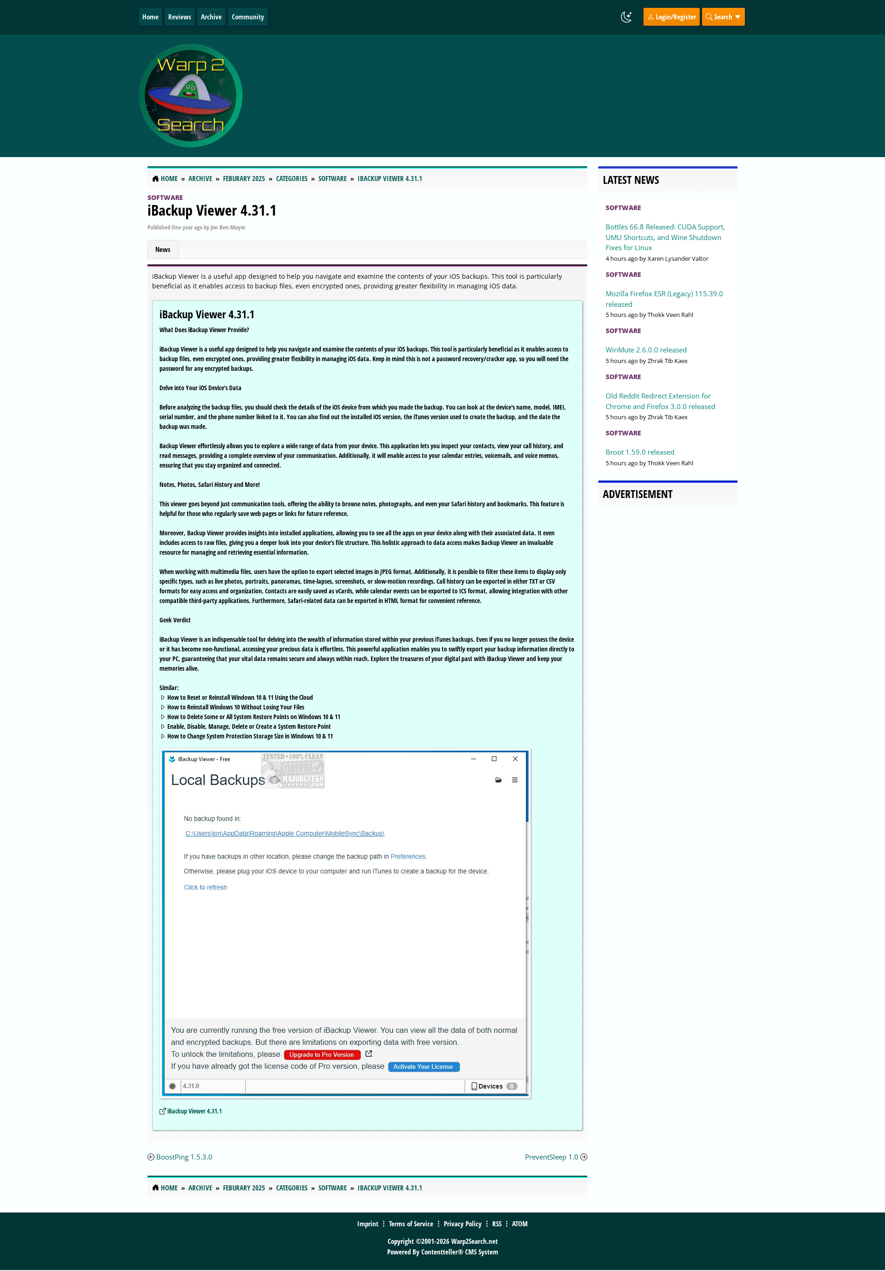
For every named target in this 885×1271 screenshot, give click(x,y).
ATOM (520, 1223)
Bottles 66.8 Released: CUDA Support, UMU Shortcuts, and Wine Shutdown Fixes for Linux (665, 237)
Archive (211, 16)
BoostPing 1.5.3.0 (184, 1156)
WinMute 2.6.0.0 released (646, 349)
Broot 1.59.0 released (640, 452)
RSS (497, 1223)
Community (248, 16)
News (163, 249)
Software (165, 197)
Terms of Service (411, 1223)
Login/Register (675, 16)
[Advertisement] (497, 95)
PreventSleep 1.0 (551, 1156)
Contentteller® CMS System (459, 1251)
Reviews (179, 16)
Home (150, 16)
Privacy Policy (463, 1223)
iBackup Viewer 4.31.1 (212, 210)
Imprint (367, 1223)
